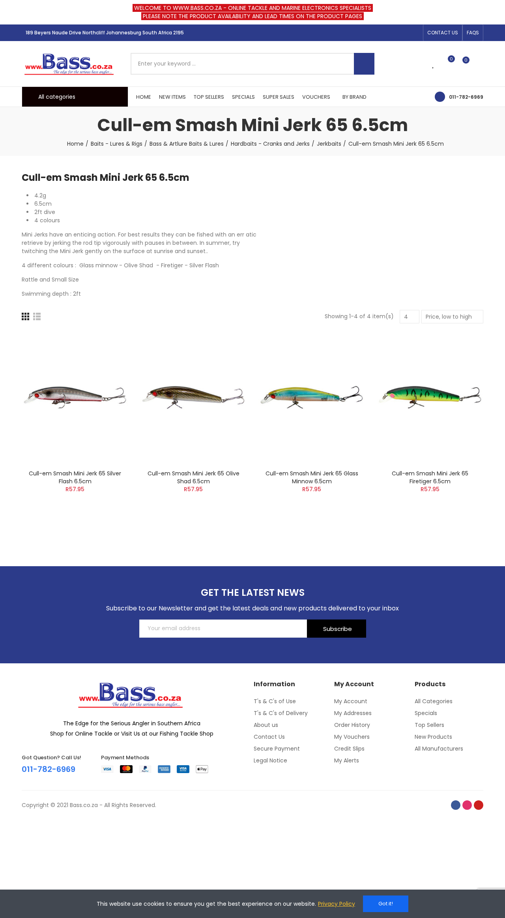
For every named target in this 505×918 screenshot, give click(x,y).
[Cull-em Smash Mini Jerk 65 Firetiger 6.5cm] (430, 397)
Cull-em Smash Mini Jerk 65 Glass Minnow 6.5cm (312, 477)
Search (364, 64)
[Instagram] (402, 32)
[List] (37, 316)
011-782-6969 (466, 97)
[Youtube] (414, 32)
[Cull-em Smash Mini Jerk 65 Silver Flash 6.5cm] (75, 397)
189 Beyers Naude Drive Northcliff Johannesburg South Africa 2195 (105, 32)
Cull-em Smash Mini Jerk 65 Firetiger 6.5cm (430, 477)
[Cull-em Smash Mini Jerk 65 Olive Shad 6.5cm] (193, 397)
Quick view (108, 377)
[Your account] (479, 63)
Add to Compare (108, 345)
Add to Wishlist (108, 361)
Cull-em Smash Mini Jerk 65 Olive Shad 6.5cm (193, 477)
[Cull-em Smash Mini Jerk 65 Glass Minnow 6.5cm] (311, 397)
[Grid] (25, 316)
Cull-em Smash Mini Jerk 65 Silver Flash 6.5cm (75, 477)
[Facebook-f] (389, 32)
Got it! (385, 903)
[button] (442, 32)
